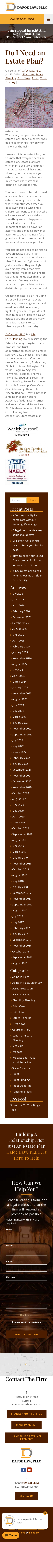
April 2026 (18, 605)
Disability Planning (23, 1000)
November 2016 (22, 945)
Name (9, 1229)
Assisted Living (21, 994)
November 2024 (22, 658)
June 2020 (18, 805)
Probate (17, 1052)
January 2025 (20, 652)
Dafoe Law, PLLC (31, 70)
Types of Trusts (22, 1091)
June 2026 (18, 599)
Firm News (23, 78)
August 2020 (19, 799)
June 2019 (18, 846)
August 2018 (19, 875)
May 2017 (18, 922)
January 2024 (20, 687)
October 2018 (20, 869)
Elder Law (28, 74)
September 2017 (22, 904)
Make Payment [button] (26, 1425)
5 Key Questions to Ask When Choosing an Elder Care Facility (27, 575)
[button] (48, 19)
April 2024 (18, 675)
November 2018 (22, 863)
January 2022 (20, 763)
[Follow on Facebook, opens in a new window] (23, 1470)
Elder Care (18, 1006)
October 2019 (20, 828)
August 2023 (19, 699)
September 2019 (22, 834)
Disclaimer (26, 1315)
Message (11, 1277)
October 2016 (20, 951)
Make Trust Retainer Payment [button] (26, 1438)
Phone (9, 1261)
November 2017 (22, 898)
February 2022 (21, 758)
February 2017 (21, 928)
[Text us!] (11, 1536)
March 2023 (19, 716)
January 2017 (20, 933)
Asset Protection (22, 988)
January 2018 (20, 887)
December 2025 (21, 617)
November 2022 (22, 728)
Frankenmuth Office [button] (26, 1413)
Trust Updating (21, 1085)
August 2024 (19, 664)
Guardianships (21, 1029)
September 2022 (22, 734)
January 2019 (20, 857)
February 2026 (21, 611)
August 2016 (19, 963)
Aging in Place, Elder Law (27, 982)
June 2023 (18, 705)
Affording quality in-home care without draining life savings (24, 520)
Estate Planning (21, 1017)
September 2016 (22, 957)
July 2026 (17, 593)
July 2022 (17, 740)
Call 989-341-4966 (22, 19)
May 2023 (18, 711)
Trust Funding (21, 1080)
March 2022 (19, 752)
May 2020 (18, 810)
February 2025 (21, 646)
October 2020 (20, 793)
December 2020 (21, 781)
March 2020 (19, 822)
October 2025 (20, 623)
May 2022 (18, 746)
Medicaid (17, 1046)
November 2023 (22, 693)
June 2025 (18, 634)
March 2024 (19, 681)
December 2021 (21, 769)
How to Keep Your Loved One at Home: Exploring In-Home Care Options (27, 560)
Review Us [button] (27, 1496)
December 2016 (21, 939)
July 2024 (17, 670)
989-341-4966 (30, 1483)
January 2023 (20, 722)
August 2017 (19, 910)
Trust (35, 78)
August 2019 (19, 840)
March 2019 (19, 851)
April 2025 (18, 640)
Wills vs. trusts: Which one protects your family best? (27, 545)
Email (9, 1245)
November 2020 (22, 787)
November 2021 (22, 775)
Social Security (21, 1068)
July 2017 (17, 916)
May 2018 (18, 881)
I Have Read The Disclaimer (28, 1322)
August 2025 (19, 628)
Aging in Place (20, 977)
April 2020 (18, 816)
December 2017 (21, 893)
